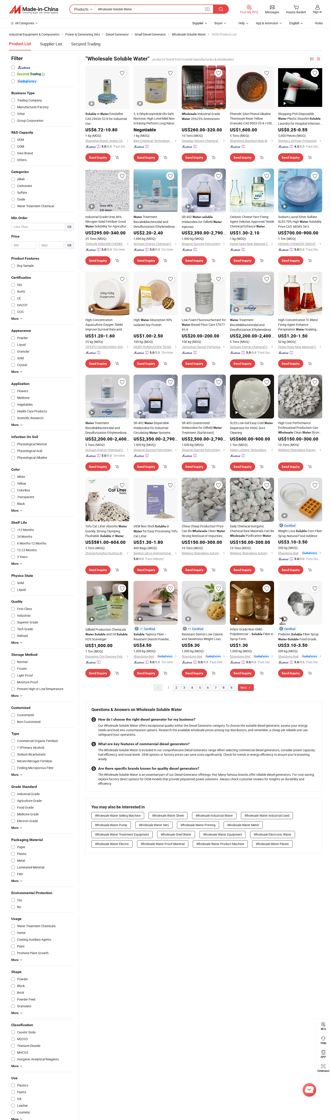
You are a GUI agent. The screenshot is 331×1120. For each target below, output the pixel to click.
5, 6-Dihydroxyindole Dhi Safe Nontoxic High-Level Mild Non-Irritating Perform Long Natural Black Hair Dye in (156, 119)
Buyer (219, 23)
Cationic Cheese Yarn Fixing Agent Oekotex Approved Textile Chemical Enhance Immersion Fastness (252, 222)
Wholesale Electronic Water (272, 834)
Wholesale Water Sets (154, 825)
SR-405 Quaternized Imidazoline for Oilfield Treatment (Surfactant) (202, 428)
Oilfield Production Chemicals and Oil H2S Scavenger (106, 634)
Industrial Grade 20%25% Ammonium (201, 116)
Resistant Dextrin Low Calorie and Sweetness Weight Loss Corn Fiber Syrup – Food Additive (202, 636)
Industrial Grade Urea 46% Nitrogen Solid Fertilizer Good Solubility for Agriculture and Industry (106, 222)
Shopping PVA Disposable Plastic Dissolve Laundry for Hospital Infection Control (299, 119)
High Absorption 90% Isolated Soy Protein (153, 322)
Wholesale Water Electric (112, 844)
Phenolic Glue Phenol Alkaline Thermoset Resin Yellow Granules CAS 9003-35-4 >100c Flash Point (251, 119)
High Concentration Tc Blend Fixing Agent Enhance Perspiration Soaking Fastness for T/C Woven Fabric (299, 325)
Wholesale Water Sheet (168, 815)
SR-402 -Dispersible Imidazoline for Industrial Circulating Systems (152, 428)
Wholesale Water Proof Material (163, 844)
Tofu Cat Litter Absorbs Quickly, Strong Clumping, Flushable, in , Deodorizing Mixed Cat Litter (106, 531)
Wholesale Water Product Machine (220, 844)
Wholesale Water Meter (243, 825)
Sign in (317, 12)
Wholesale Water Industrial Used (267, 815)
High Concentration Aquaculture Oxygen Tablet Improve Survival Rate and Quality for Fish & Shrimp (107, 325)
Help (241, 23)
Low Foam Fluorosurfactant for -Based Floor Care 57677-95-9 (204, 325)
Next (244, 687)
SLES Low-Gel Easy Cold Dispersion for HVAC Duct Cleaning (251, 428)
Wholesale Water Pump (111, 825)
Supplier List (51, 44)
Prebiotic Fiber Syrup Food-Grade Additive (298, 637)
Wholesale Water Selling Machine (118, 815)
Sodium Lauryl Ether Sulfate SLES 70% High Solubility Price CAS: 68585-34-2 (300, 222)
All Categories (24, 23)
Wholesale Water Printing (198, 825)
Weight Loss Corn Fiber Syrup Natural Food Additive (300, 533)
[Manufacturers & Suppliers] (33, 9)
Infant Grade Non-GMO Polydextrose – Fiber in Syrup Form (251, 634)
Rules (319, 23)
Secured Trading (85, 44)
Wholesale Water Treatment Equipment (122, 834)
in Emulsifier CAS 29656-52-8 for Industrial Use (106, 119)
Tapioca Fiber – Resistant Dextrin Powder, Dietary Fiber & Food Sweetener (155, 636)
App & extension (267, 23)
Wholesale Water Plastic (272, 844)
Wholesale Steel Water (176, 834)
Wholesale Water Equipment (222, 834)
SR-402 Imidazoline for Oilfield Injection (202, 222)
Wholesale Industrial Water (214, 815)
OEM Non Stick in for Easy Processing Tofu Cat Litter (155, 531)
